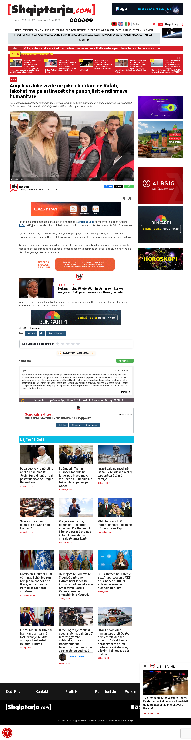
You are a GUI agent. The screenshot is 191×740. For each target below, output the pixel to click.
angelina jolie (31, 333)
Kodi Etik (13, 692)
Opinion (148, 30)
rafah (42, 333)
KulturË (127, 30)
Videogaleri (137, 35)
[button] (7, 732)
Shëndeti (71, 30)
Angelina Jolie (86, 221)
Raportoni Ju (105, 692)
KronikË (49, 30)
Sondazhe (84, 40)
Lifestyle (72, 35)
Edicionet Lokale (32, 30)
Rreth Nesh (74, 692)
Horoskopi (107, 35)
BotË (118, 30)
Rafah (22, 225)
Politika (62, 425)
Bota (13, 79)
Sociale (26, 35)
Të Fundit (17, 35)
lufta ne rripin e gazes (56, 333)
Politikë (60, 30)
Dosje (116, 35)
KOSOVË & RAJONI (105, 30)
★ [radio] (58, 344)
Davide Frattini (76, 656)
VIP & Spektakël (85, 35)
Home (18, 30)
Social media (91, 425)
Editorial (138, 30)
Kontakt (42, 692)
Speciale (48, 35)
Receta (97, 35)
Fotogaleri (125, 35)
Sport (91, 30)
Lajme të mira (60, 35)
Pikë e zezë (149, 35)
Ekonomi (82, 30)
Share (109, 186)
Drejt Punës (37, 35)
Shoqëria (76, 425)
